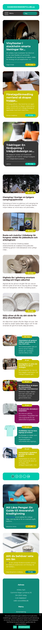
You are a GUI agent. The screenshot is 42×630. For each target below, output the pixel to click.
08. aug (30, 193)
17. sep (30, 572)
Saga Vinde (10, 64)
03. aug (30, 311)
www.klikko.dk (23, 601)
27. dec (30, 526)
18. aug (30, 64)
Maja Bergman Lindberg (14, 572)
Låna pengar (10, 517)
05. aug (30, 231)
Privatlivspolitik (24, 627)
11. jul (27, 405)
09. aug (30, 164)
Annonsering (21, 612)
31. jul (27, 360)
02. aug (27, 337)
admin (8, 164)
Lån (7, 563)
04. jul (27, 427)
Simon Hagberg (11, 115)
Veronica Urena (11, 526)
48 (28, 476)
